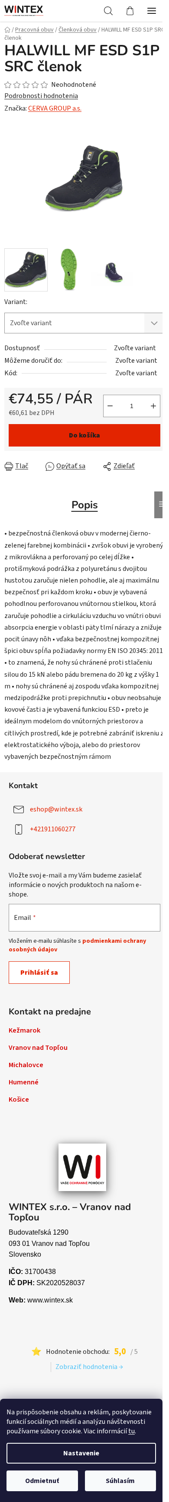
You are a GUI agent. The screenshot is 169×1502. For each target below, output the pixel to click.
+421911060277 (52, 829)
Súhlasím (120, 1481)
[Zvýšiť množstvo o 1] (153, 406)
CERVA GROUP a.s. (54, 108)
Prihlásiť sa (39, 972)
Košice (19, 1099)
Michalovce (26, 1065)
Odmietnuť (42, 1481)
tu (131, 1431)
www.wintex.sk (50, 1300)
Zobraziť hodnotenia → (89, 1367)
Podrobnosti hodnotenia (41, 96)
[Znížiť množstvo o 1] (110, 406)
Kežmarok (24, 1030)
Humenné (24, 1082)
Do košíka (84, 435)
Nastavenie (81, 1453)
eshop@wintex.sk (56, 809)
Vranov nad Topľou (38, 1047)
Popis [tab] (85, 505)
